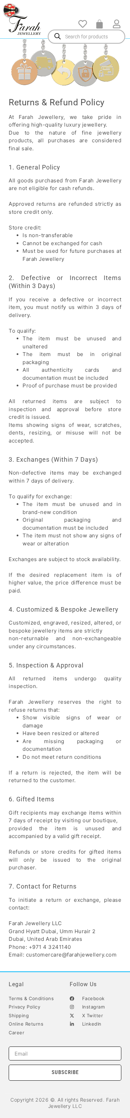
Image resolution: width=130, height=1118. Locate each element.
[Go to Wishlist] (82, 24)
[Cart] (99, 24)
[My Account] (116, 24)
